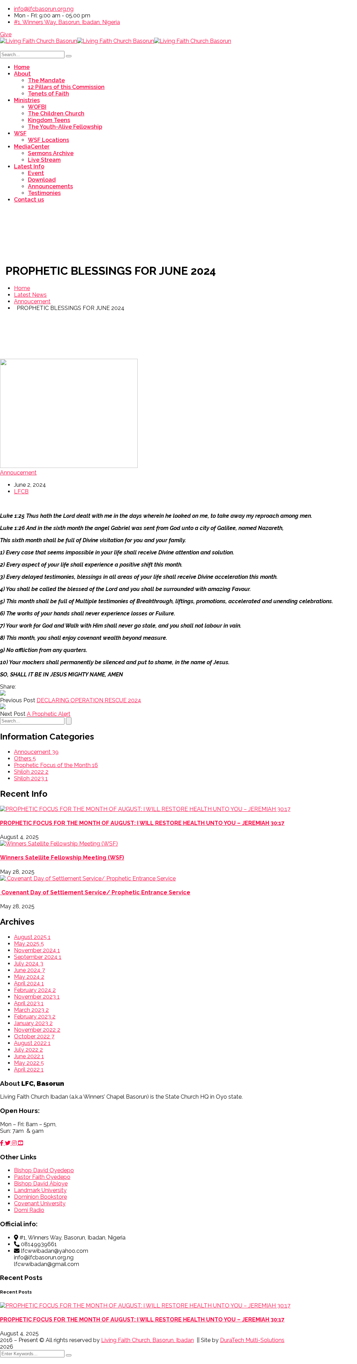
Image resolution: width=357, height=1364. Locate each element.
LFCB (21, 491)
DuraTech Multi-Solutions (252, 1340)
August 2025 (32, 937)
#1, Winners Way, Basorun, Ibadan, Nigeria (67, 22)
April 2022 (29, 1069)
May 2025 (29, 943)
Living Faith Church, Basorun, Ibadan (147, 1340)
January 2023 (33, 1023)
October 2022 (34, 1036)
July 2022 (28, 1049)
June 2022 (29, 1056)
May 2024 (29, 976)
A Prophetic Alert (48, 714)
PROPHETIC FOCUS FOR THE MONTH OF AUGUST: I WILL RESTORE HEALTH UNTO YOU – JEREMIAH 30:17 (142, 823)
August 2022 (32, 1043)
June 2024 (29, 970)
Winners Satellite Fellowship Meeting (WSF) (62, 857)
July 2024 (28, 963)
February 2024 (35, 990)
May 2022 (29, 1063)
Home (22, 288)
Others (25, 758)
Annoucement (32, 301)
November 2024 (37, 950)
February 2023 (34, 1016)
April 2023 (29, 1003)
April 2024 (29, 983)
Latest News (30, 294)
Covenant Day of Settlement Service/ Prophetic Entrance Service (95, 892)
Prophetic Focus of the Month (56, 765)
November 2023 (37, 996)
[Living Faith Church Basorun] (38, 41)
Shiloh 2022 (31, 771)
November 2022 (37, 1029)
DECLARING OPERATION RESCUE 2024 (89, 700)
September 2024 (37, 957)
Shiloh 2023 (31, 778)
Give (6, 34)
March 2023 (31, 1010)
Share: (8, 686)
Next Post (12, 714)
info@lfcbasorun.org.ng (44, 9)
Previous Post (17, 700)
